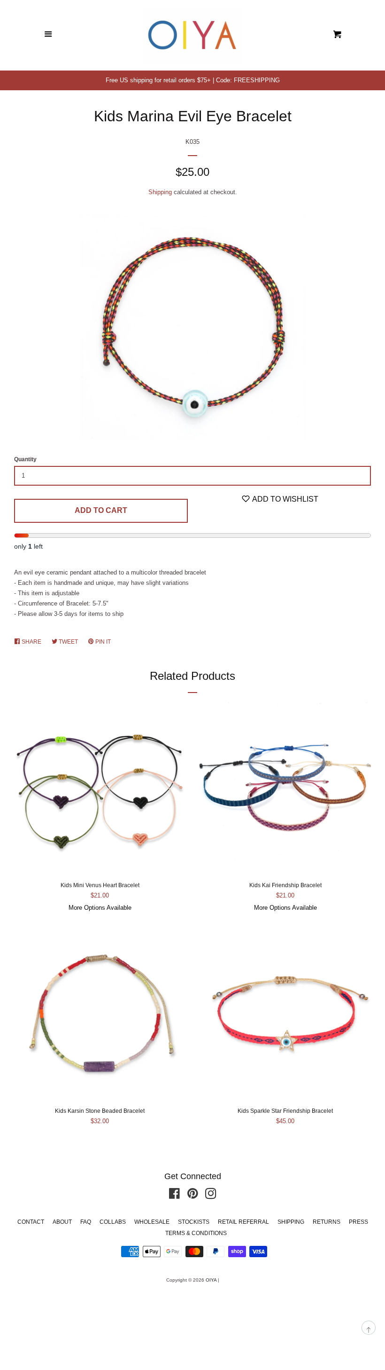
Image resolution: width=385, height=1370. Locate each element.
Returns (326, 1222)
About (62, 1222)
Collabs (113, 1222)
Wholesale (151, 1222)
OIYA (211, 1280)
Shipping (160, 192)
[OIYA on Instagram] (210, 1195)
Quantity (25, 459)
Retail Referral (243, 1222)
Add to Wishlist (284, 499)
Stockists (193, 1222)
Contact (30, 1222)
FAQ (85, 1222)
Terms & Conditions (196, 1233)
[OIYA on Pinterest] (193, 1195)
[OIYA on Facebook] (174, 1195)
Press (358, 1222)
